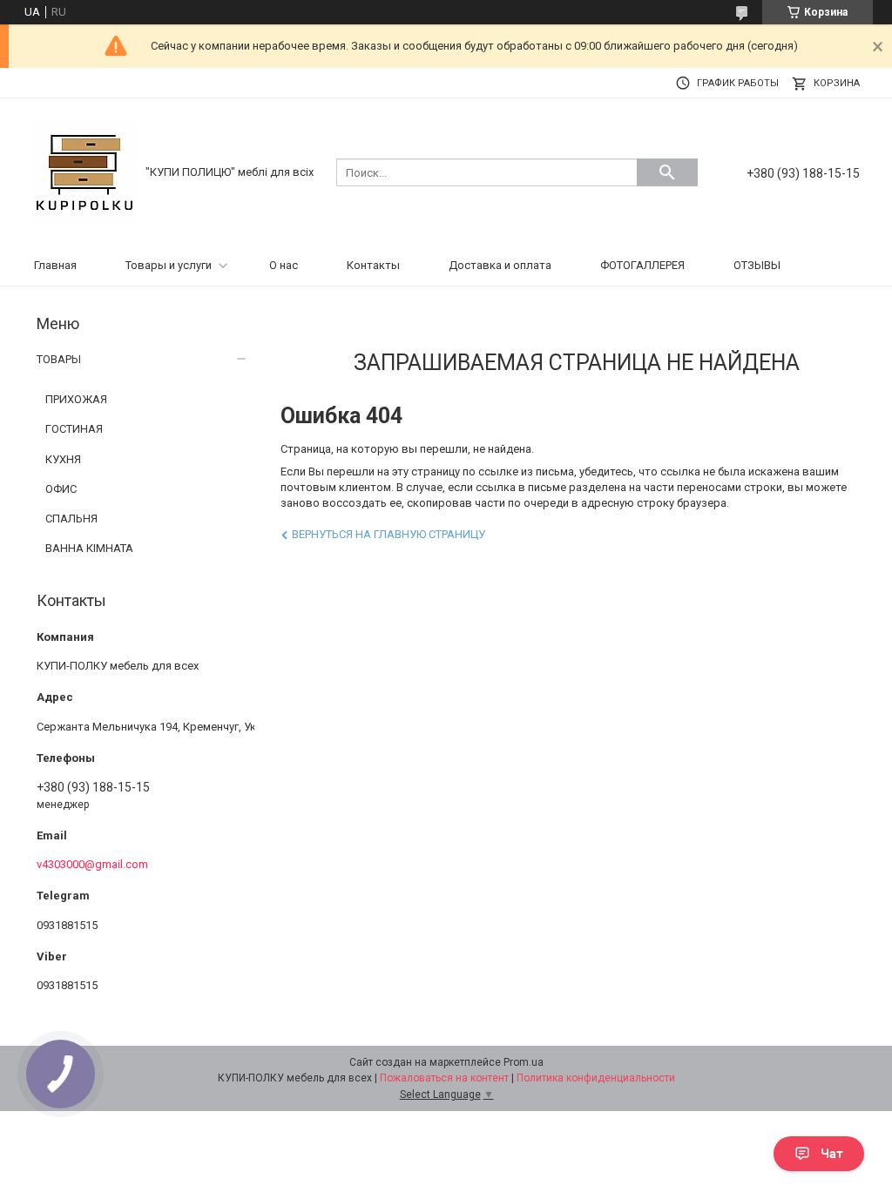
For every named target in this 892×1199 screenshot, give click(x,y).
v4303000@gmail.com (92, 864)
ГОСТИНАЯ (74, 428)
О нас (283, 265)
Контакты (373, 265)
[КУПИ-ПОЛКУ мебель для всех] (84, 171)
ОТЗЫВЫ (756, 265)
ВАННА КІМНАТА (89, 548)
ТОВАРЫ (59, 359)
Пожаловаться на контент (444, 1078)
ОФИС (61, 488)
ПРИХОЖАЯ (76, 399)
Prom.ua (523, 1062)
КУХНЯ (63, 459)
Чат (832, 1154)
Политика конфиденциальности (596, 1078)
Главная (55, 265)
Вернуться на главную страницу (388, 534)
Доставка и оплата (500, 265)
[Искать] (667, 172)
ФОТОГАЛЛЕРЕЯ (642, 265)
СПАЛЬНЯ (71, 518)
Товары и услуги (168, 265)
